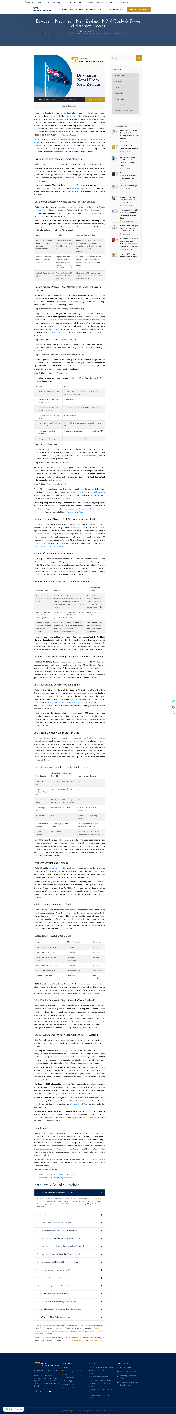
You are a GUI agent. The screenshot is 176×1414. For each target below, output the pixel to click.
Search (125, 2)
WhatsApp (70, 512)
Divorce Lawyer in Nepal (72, 1371)
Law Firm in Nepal (70, 1388)
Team (108, 10)
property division (78, 492)
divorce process (77, 188)
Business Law (119, 93)
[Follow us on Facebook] (65, 2)
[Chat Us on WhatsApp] (174, 701)
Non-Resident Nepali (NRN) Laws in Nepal (56, 1174)
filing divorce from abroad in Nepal (48, 546)
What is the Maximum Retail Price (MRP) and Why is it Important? (128, 175)
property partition (58, 868)
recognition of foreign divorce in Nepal (65, 702)
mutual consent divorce (68, 139)
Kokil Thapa (112, 1411)
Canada (87, 207)
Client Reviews (69, 1378)
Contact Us (113, 2)
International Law (121, 105)
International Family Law (123, 111)
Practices (83, 10)
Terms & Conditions (71, 1384)
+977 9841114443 (34, 2)
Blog (102, 10)
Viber (81, 512)
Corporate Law (120, 99)
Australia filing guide (93, 455)
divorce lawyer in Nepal (78, 148)
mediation (52, 332)
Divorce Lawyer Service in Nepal (102, 1367)
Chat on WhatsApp (53, 2)
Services (93, 10)
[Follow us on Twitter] (70, 2)
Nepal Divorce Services (45, 1325)
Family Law (118, 81)
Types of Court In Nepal (129, 186)
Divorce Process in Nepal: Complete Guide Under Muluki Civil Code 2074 (129, 228)
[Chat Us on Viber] (174, 707)
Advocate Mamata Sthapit (69, 99)
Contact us (118, 10)
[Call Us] (174, 713)
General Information (122, 75)
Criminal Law (119, 87)
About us (73, 10)
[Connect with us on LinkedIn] (75, 2)
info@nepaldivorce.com (94, 2)
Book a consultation (85, 509)
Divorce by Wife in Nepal (99, 1377)
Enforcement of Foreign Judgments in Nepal (57, 1177)
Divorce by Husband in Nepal (101, 1380)
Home (64, 10)
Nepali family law (82, 1021)
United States (77, 207)
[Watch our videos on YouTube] (80, 2)
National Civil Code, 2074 (75, 116)
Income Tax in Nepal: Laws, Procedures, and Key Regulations (128, 200)
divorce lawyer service (95, 1159)
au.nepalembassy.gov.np (64, 631)
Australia (61, 207)
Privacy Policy (68, 1381)
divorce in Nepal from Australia (69, 301)
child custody (99, 492)
